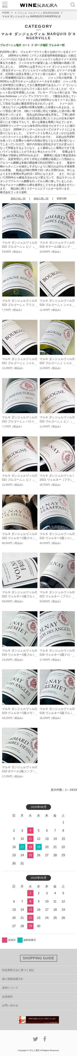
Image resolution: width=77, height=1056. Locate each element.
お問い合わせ (10, 1005)
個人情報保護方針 (12, 978)
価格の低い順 (18, 198)
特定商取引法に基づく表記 (18, 970)
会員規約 (7, 996)
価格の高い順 (41, 198)
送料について (10, 987)
